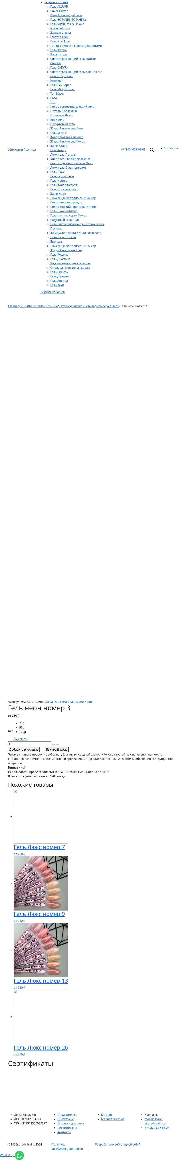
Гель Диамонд (60, 259)
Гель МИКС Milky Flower (67, 24)
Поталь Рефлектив (63, 111)
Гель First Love (60, 41)
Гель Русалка (59, 255)
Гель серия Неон (62, 176)
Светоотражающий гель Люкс (71, 163)
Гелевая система (56, 2)
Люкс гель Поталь (63, 154)
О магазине (65, 1119)
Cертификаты (67, 1128)
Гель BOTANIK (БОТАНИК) (68, 20)
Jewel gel (56, 80)
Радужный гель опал (65, 220)
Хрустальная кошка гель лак (70, 263)
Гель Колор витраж (64, 185)
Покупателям (66, 1115)
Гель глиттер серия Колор (68, 215)
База (53, 98)
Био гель (56, 241)
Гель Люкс (57, 172)
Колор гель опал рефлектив (70, 159)
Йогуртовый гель (62, 124)
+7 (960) (133, 149)
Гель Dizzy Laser (61, 76)
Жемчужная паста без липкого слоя (75, 233)
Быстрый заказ (56, 750)
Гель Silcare (58, 133)
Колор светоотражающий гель (72, 107)
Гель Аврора (59, 281)
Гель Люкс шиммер (64, 211)
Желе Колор (58, 146)
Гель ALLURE (59, 7)
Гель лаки (57, 285)
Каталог (106, 1115)
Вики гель (57, 120)
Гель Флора (58, 50)
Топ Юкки (57, 94)
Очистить (20, 739)
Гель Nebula (58, 181)
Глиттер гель (59, 37)
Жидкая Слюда (60, 33)
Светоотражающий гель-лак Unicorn (76, 72)
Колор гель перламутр (66, 202)
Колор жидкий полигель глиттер (73, 207)
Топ (52, 102)
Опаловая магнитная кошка (70, 268)
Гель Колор (58, 150)
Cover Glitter (59, 11)
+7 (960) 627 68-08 (52, 292)
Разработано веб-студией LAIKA (117, 1144)
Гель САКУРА (59, 67)
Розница (30, 150)
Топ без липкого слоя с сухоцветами (76, 46)
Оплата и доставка (70, 1123)
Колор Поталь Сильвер (66, 137)
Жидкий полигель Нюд (66, 250)
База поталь (59, 54)
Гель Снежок (59, 272)
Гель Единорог (60, 85)
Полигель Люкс (61, 115)
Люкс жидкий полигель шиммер (73, 198)
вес (10, 731)
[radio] (23, 723)
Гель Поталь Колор (64, 189)
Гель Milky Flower (62, 89)
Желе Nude (58, 194)
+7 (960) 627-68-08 (157, 1128)
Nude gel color (60, 28)
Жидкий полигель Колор (67, 141)
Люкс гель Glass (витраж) (68, 168)
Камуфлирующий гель (66, 15)
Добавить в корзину (23, 750)
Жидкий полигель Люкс (67, 128)
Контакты (64, 1132)
